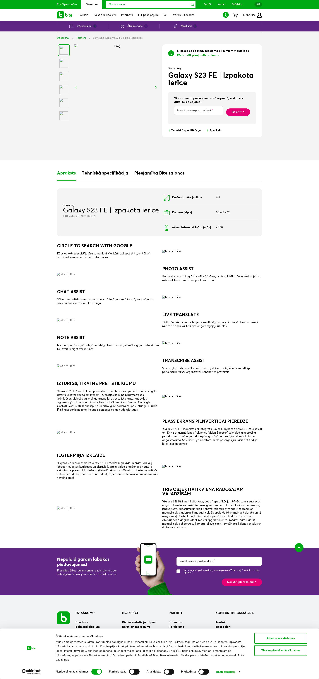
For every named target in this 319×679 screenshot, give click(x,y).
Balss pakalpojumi (88, 627)
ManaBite (249, 15)
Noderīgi (130, 613)
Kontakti (221, 622)
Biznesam (92, 4)
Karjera (222, 4)
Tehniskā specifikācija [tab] (105, 173)
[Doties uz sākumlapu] (63, 617)
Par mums (175, 622)
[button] (226, 14)
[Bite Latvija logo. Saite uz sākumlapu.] (65, 15)
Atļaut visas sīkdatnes (281, 638)
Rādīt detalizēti (226, 671)
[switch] (134, 672)
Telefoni (81, 38)
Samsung (174, 68)
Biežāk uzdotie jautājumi (139, 622)
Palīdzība (237, 4)
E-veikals (82, 622)
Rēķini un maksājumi (136, 627)
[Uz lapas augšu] (299, 547)
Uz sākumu (63, 38)
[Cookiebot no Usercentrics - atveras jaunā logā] (31, 672)
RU (258, 4)
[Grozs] (235, 15)
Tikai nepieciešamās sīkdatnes (280, 650)
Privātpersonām (67, 4)
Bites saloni (223, 627)
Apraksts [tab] (66, 173)
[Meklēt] (192, 4)
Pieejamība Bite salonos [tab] (159, 173)
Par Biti (208, 4)
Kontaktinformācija (234, 613)
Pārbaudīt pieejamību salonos (198, 55)
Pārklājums (176, 627)
